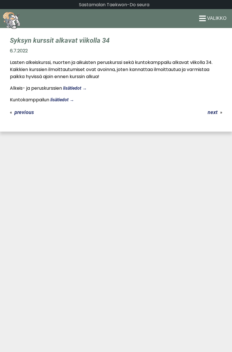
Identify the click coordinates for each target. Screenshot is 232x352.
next (213, 112)
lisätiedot (59, 99)
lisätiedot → (75, 88)
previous (24, 112)
